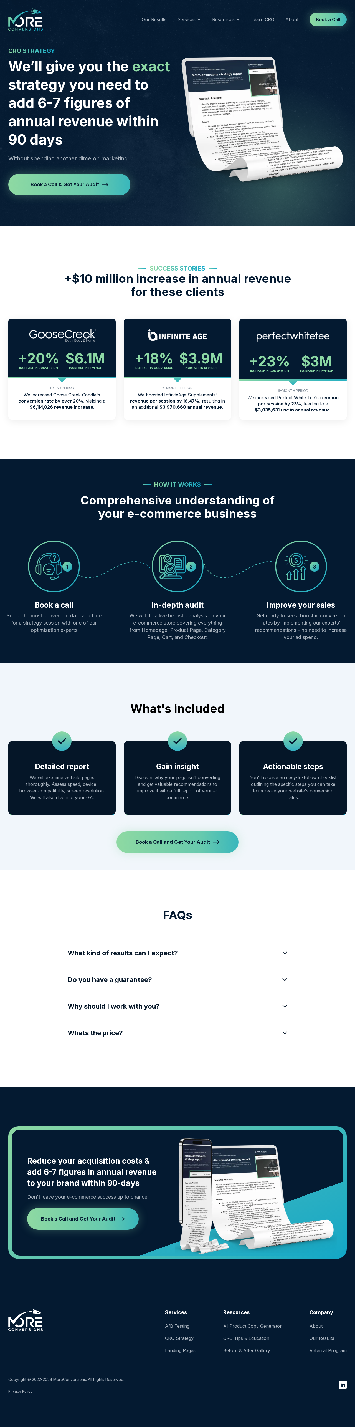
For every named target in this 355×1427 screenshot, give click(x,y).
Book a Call (328, 19)
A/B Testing (177, 1326)
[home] (25, 19)
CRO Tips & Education (246, 1338)
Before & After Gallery (246, 1350)
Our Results (154, 19)
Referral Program (328, 1350)
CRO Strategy (179, 1338)
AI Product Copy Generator (252, 1326)
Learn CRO (262, 19)
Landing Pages (180, 1350)
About (291, 19)
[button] (189, 19)
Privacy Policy (20, 1391)
